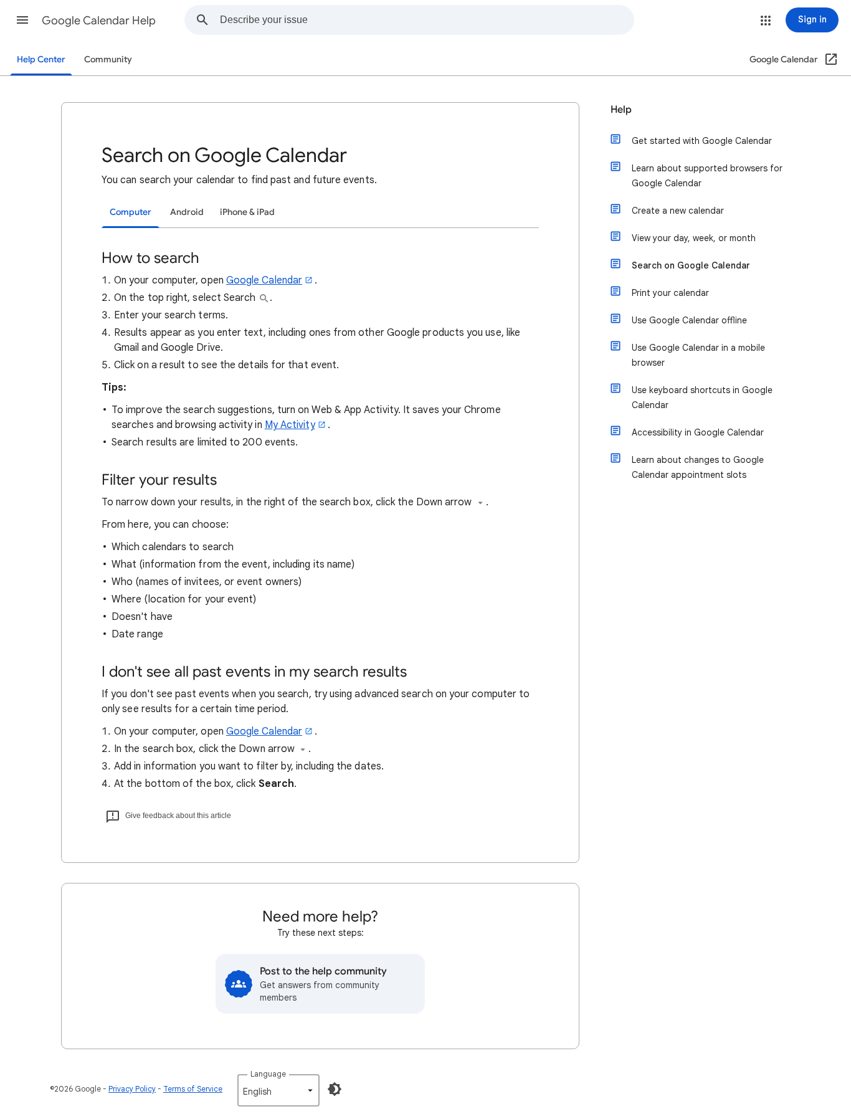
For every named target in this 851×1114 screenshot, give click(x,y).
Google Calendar (264, 280)
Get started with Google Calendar (702, 140)
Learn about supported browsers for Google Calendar (707, 176)
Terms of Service (192, 1088)
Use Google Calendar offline (689, 320)
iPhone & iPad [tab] (247, 212)
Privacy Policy (132, 1088)
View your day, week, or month (694, 238)
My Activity (290, 425)
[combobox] (427, 20)
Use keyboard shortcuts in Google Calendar (702, 397)
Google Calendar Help (99, 20)
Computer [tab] (130, 212)
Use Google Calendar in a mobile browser (698, 355)
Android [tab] (187, 212)
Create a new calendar (678, 210)
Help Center (41, 59)
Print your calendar (670, 292)
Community (108, 59)
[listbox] (278, 1090)
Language (268, 1073)
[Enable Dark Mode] (334, 1089)
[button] (22, 20)
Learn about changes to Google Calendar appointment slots (698, 467)
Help (621, 109)
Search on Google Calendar (691, 265)
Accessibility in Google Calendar (698, 432)
